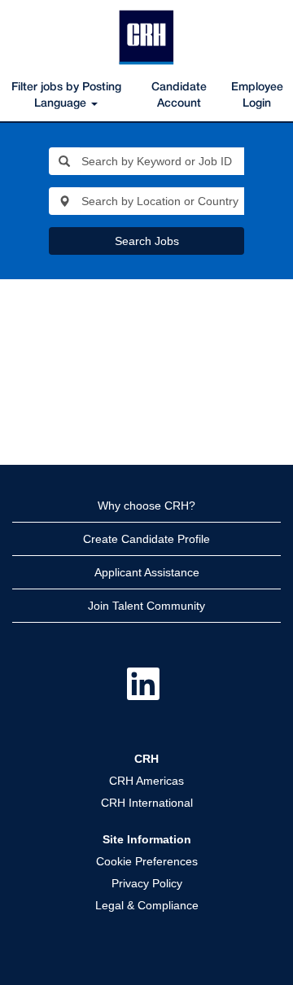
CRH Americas (146, 780)
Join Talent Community (146, 605)
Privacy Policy (147, 883)
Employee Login (257, 95)
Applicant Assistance (146, 572)
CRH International (147, 802)
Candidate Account (179, 95)
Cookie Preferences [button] (147, 861)
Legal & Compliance (147, 905)
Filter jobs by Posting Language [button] (66, 95)
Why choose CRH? (146, 505)
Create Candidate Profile (146, 538)
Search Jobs (147, 240)
